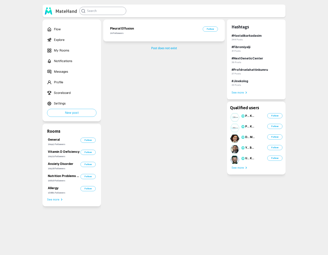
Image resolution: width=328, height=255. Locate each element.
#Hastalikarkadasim (247, 35)
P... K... (249, 115)
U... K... (249, 158)
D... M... (250, 137)
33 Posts (236, 85)
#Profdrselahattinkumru (250, 70)
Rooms (53, 131)
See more (53, 199)
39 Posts (236, 62)
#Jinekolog (240, 81)
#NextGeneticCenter (247, 58)
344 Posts (237, 39)
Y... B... (249, 147)
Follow (88, 140)
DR (242, 116)
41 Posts (236, 51)
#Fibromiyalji (241, 47)
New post (72, 113)
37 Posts (236, 73)
